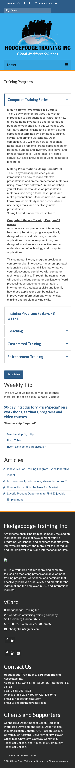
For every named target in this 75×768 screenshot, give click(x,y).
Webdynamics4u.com (58, 761)
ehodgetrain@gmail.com (24, 629)
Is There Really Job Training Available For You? (37, 481)
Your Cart (47, 3)
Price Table (14, 374)
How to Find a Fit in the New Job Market (32, 487)
